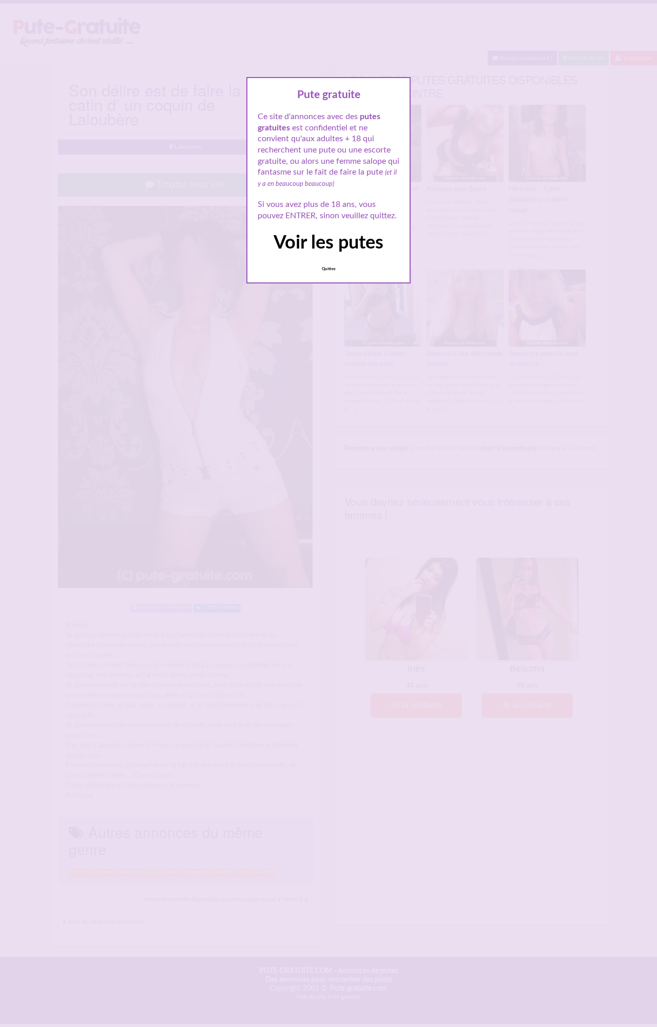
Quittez (329, 269)
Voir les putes (328, 243)
